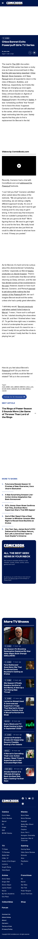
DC (3, 824)
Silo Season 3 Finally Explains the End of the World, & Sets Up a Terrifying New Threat (14, 687)
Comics (5, 812)
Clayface (24, 829)
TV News (5, 849)
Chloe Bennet (6, 387)
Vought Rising (6, 867)
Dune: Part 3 (25, 832)
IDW (3, 830)
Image (4, 827)
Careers (5, 923)
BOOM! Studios (7, 833)
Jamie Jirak (6, 51)
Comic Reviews (7, 818)
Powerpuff (6, 99)
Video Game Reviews (28, 852)
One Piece (5, 897)
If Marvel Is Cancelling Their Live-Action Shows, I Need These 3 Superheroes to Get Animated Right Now (14, 758)
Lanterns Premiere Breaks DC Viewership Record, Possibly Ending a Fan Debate (14, 741)
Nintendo (24, 855)
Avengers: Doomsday (28, 835)
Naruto (4, 891)
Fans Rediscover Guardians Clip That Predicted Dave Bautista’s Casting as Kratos (13, 669)
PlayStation (24, 861)
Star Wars (8, 769)
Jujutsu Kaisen (6, 888)
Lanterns (5, 864)
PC (22, 864)
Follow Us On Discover (14, 397)
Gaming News (25, 849)
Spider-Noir (5, 855)
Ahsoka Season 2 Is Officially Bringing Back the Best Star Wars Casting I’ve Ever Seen (14, 776)
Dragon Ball (6, 882)
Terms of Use (14, 578)
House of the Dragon (9, 861)
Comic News (6, 815)
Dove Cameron (15, 75)
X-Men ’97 (5, 858)
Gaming (24, 846)
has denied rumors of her (12, 282)
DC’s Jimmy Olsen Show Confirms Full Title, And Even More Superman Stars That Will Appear (20, 507)
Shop (23, 902)
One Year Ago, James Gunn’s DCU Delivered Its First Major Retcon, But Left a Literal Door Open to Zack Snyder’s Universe (20, 532)
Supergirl (24, 821)
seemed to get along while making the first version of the (18, 291)
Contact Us (6, 914)
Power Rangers (26, 891)
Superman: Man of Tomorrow (27, 839)
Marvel (7, 751)
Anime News (6, 879)
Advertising (6, 917)
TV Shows (6, 38)
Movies (7, 721)
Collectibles (7, 902)
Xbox (22, 858)
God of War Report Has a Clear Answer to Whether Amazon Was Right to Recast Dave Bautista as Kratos (20, 519)
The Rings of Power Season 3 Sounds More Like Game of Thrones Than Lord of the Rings (17, 412)
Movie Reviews (26, 818)
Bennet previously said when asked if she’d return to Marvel (17, 309)
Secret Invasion (20, 273)
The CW (15, 64)
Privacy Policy (7, 580)
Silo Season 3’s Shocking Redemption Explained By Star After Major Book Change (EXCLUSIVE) (17, 652)
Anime (5, 875)
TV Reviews (6, 852)
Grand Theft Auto (26, 894)
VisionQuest (6, 870)
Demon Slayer (6, 885)
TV (3, 846)
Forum (5, 908)
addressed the (26, 183)
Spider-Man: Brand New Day (27, 825)
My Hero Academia (8, 894)
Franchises (26, 875)
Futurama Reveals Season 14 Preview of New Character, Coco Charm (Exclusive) (19, 486)
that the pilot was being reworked (15, 72)
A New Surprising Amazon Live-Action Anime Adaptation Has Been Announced (19, 497)
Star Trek (24, 888)
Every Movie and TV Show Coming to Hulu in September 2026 (13, 726)
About (4, 920)
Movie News (25, 815)
